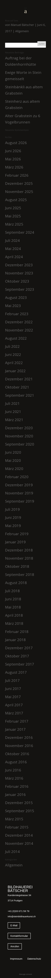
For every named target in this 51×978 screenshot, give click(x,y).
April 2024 (14, 256)
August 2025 (16, 199)
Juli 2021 (12, 403)
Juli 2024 (12, 240)
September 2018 (19, 574)
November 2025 (19, 191)
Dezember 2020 (19, 427)
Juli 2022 (12, 346)
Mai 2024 (13, 248)
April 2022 (14, 362)
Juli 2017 (12, 680)
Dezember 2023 (19, 264)
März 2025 (14, 224)
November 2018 (19, 558)
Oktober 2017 (17, 656)
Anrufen (14, 946)
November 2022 (19, 330)
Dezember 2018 (19, 550)
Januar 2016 (15, 794)
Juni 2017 (13, 688)
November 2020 (19, 436)
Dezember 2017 (19, 647)
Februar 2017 (16, 721)
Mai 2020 (13, 460)
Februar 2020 (16, 476)
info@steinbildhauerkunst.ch (22, 916)
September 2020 (19, 444)
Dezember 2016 (19, 737)
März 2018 (14, 623)
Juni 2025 (13, 207)
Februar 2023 (16, 313)
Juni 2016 (13, 770)
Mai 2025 (13, 216)
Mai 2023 (13, 305)
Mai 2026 (13, 158)
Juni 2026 (13, 150)
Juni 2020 (13, 452)
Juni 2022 (13, 354)
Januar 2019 (15, 541)
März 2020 (14, 468)
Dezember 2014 (19, 835)
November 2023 (19, 273)
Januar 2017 (15, 729)
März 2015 (14, 818)
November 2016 (19, 745)
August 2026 (16, 142)
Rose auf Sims (11, 20)
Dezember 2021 (19, 378)
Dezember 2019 (19, 484)
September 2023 (19, 289)
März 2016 (14, 778)
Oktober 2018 (17, 566)
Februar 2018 (16, 631)
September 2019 (19, 501)
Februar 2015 (16, 827)
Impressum (16, 959)
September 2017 (19, 664)
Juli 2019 (12, 509)
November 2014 (19, 843)
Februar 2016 (16, 786)
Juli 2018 (12, 590)
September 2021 (19, 395)
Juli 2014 (12, 851)
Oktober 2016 (17, 753)
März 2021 (14, 419)
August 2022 (16, 338)
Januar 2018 (15, 639)
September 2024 (19, 232)
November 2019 (19, 493)
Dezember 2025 (19, 183)
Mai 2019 (13, 525)
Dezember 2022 (19, 321)
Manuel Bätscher (22, 25)
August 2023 (16, 297)
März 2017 (14, 713)
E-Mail (13, 925)
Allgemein (22, 31)
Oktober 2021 (17, 387)
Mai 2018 (13, 607)
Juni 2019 (13, 517)
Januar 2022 (15, 370)
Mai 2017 (13, 696)
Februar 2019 (16, 533)
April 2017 (14, 704)
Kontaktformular (19, 936)
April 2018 (14, 615)
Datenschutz (34, 959)
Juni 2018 (13, 598)
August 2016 (16, 761)
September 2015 (19, 810)
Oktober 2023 (17, 281)
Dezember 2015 (19, 802)
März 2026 (14, 167)
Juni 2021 (13, 411)
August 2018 (16, 582)
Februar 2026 (16, 175)
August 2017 (16, 672)
